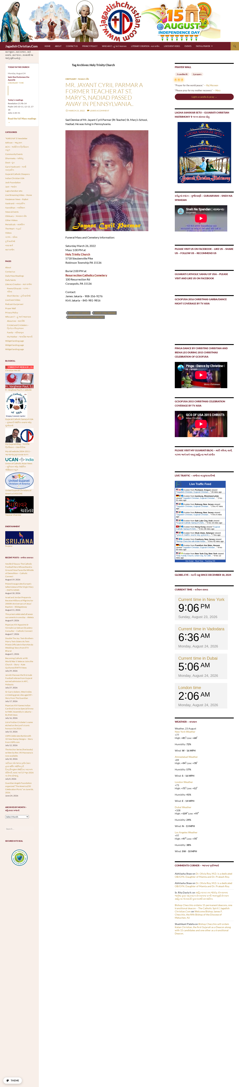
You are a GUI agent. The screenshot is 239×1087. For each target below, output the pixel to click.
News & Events (12, 212)
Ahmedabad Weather (186, 756)
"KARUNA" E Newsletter (16, 138)
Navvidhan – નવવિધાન (15, 207)
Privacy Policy (89, 46)
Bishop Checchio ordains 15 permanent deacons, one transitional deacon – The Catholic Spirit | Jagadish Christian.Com (203, 908)
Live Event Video (172, 46)
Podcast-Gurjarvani (14, 304)
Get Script (189, 561)
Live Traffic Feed (200, 484)
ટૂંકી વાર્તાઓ (10, 241)
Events (188, 46)
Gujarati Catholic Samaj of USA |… (191, 523)
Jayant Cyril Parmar (104, 313)
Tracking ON (210, 561)
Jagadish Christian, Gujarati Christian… (193, 492)
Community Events (14, 154)
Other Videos (11, 220)
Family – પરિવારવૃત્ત (15, 332)
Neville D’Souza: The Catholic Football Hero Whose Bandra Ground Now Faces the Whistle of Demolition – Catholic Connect (19, 570)
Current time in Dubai (197, 658)
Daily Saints (10, 280)
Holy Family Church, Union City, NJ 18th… (195, 556)
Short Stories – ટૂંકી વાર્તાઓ (18, 295)
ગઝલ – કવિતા (11, 237)
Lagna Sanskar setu (13, 191)
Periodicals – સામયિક (15, 224)
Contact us (72, 46)
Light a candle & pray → (204, 96)
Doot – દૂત (10, 162)
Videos (8, 232)
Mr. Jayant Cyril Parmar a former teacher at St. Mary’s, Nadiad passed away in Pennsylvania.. (104, 94)
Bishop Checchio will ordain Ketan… (192, 541)
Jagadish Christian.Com (21, 46)
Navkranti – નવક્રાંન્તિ (15, 203)
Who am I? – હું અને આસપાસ (114, 46)
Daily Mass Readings (14, 276)
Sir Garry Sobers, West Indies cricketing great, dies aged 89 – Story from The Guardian (19, 694)
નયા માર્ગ (9, 245)
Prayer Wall (10, 308)
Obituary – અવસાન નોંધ (16, 216)
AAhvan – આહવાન (13, 142)
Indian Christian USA (14, 178)
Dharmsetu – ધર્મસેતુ (14, 158)
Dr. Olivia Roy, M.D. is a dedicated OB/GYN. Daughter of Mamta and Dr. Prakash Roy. (203, 875)
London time (189, 687)
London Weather (184, 781)
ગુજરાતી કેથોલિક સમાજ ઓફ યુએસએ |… (194, 535)
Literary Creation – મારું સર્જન (145, 46)
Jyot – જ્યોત (11, 186)
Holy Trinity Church (78, 313)
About (58, 46)
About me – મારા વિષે (16, 321)
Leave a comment (99, 110)
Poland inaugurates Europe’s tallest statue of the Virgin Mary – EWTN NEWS (19, 586)
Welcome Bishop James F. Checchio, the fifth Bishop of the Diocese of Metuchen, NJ (198, 914)
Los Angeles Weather (186, 832)
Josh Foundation (13, 182)
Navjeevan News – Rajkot (16, 199)
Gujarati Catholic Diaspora (17, 174)
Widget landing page (14, 341)
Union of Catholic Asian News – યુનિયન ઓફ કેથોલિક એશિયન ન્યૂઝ (18, 466)
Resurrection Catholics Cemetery (86, 317)
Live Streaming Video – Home (18, 195)
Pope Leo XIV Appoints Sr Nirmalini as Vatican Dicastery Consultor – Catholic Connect (18, 627)
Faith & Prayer (203, 46)
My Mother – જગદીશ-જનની (19, 336)
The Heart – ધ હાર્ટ (13, 228)
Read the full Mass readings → (22, 120)
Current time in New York (201, 599)
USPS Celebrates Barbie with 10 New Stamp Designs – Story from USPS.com (19, 739)
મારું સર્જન (9, 249)
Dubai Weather (183, 807)
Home (47, 46)
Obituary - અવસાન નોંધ (77, 79)
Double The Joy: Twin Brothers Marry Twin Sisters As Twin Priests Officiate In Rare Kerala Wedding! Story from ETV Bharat (19, 644)
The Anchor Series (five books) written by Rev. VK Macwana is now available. (19, 752)
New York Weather (185, 731)
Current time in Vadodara (201, 628)
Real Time (199, 561)
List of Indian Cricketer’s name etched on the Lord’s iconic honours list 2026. (19, 725)
